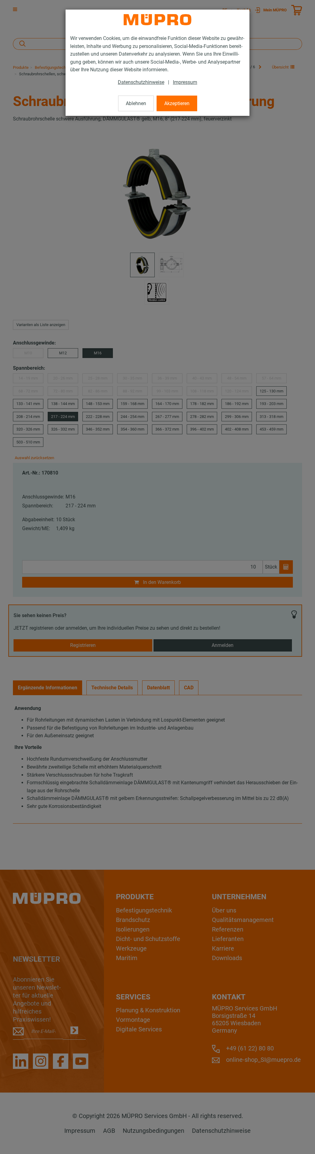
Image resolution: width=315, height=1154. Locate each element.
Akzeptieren (176, 103)
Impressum (185, 82)
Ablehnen (136, 103)
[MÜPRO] (157, 19)
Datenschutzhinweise (141, 82)
